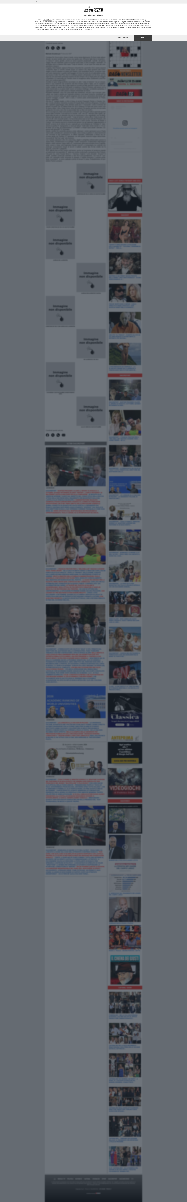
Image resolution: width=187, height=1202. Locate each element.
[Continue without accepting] (37, 2)
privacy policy (64, 29)
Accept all (142, 37)
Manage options (122, 37)
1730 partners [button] (47, 20)
